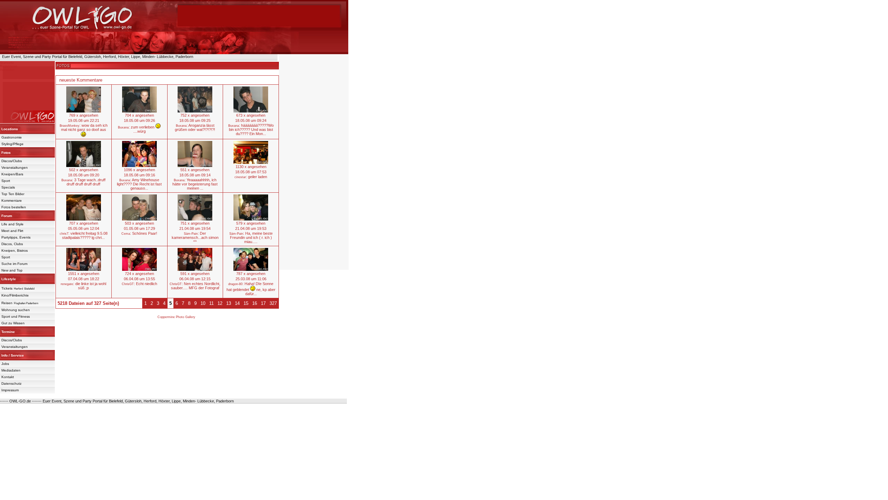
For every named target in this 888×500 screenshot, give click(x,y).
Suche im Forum (14, 264)
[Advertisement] (259, 15)
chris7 (64, 233)
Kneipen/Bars (12, 174)
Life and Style (12, 224)
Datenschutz (11, 383)
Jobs (5, 364)
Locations (9, 129)
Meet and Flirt (12, 231)
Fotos (6, 153)
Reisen (6, 303)
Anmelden (7, 70)
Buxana (123, 127)
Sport (5, 181)
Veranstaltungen (14, 167)
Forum (6, 216)
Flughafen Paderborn (26, 303)
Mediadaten (10, 370)
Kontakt (7, 377)
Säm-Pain (191, 233)
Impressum (10, 390)
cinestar (240, 177)
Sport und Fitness (15, 316)
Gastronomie (11, 137)
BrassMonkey (69, 125)
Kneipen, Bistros (14, 250)
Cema (125, 233)
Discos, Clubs (12, 244)
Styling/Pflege (12, 144)
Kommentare (11, 200)
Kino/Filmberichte (15, 295)
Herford (18, 288)
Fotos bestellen (13, 207)
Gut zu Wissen (13, 323)
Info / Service (12, 355)
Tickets (6, 288)
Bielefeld (29, 288)
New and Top (12, 270)
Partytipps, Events (16, 237)
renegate (67, 284)
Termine (8, 332)
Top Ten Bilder (12, 194)
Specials (8, 187)
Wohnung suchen (15, 310)
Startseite (7, 63)
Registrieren (8, 66)
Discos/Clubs (11, 161)
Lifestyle (8, 279)
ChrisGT (128, 284)
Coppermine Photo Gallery (176, 317)
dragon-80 (235, 284)
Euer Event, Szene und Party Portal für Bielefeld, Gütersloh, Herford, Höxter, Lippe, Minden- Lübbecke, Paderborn (96, 57)
